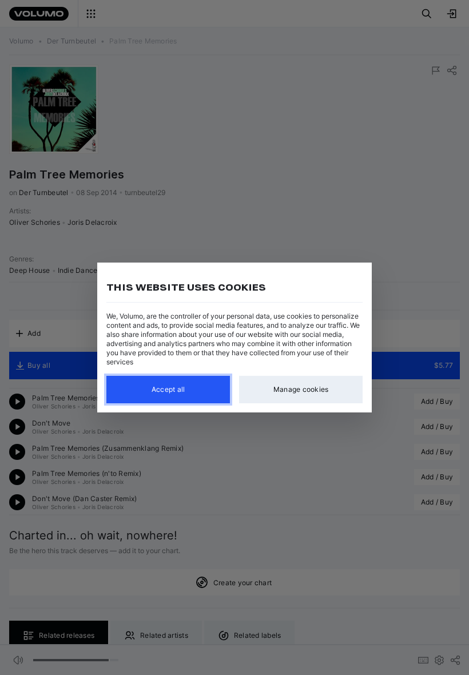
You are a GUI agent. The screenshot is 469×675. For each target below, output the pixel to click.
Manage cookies (301, 389)
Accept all (168, 389)
